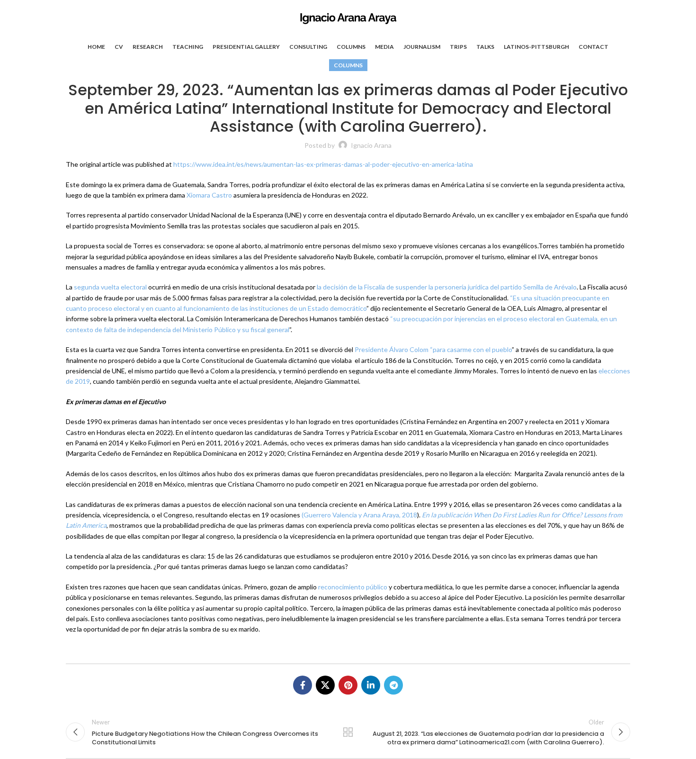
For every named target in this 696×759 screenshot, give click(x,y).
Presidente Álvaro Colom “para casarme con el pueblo (432, 349)
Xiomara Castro (208, 195)
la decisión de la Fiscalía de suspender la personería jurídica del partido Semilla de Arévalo (447, 287)
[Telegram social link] (393, 685)
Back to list (348, 732)
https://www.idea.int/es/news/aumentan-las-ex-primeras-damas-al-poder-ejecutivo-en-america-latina (322, 164)
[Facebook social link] (302, 685)
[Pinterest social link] (348, 685)
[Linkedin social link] (370, 685)
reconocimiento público (352, 587)
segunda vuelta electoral (109, 287)
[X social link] (325, 685)
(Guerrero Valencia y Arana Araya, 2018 (358, 515)
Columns (348, 65)
